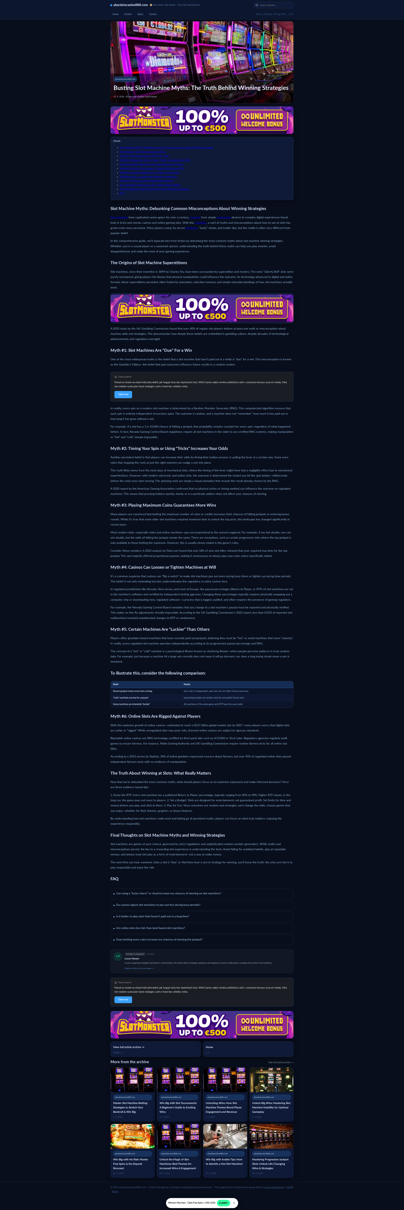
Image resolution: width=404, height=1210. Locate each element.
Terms (115, 1191)
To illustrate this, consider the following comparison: (148, 176)
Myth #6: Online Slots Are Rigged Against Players (146, 181)
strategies (191, 228)
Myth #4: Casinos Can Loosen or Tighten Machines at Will (151, 168)
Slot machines (119, 217)
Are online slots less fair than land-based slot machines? (149, 928)
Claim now (123, 394)
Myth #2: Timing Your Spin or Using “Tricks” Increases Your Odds (154, 160)
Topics (140, 14)
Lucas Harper (132, 958)
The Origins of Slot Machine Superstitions (142, 152)
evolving (195, 217)
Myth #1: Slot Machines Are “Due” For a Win (144, 156)
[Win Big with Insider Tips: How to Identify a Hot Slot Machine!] (225, 1151)
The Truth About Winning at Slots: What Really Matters (150, 185)
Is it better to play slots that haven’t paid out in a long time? (151, 916)
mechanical (224, 217)
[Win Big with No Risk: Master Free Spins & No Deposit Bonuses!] (132, 1151)
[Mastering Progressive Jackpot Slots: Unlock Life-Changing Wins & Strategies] (272, 1151)
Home (116, 14)
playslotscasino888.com (131, 5)
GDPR (289, 1187)
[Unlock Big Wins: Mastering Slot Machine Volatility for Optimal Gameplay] (272, 1094)
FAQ (122, 193)
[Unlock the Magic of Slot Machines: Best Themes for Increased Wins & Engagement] (179, 1151)
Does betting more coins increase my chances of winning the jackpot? (157, 939)
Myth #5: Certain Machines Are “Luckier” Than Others (149, 172)
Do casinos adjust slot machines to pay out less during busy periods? (156, 905)
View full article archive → (281, 1062)
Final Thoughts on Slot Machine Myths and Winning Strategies (154, 189)
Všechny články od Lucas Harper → (139, 968)
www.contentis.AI (274, 1187)
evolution (200, 222)
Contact (153, 14)
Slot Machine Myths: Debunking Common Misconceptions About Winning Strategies (166, 147)
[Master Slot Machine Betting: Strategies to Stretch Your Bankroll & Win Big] (132, 1094)
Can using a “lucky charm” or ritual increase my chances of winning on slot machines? (167, 893)
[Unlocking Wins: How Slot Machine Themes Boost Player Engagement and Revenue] (225, 1094)
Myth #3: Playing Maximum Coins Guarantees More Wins (151, 164)
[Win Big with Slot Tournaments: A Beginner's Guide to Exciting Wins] (179, 1094)
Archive (128, 14)
